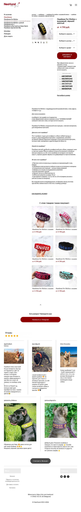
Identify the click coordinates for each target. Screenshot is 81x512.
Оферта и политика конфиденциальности (12, 480)
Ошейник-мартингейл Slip (12, 28)
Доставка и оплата (12, 484)
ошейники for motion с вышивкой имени (57, 14)
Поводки (7, 34)
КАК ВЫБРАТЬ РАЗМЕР (39, 194)
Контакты (12, 487)
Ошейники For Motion (11, 19)
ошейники (41, 14)
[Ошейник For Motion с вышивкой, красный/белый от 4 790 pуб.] (42, 246)
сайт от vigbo (40, 507)
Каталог (12, 476)
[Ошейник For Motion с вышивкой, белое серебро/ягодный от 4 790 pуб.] (66, 217)
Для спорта (8, 36)
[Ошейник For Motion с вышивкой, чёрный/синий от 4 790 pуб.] (66, 246)
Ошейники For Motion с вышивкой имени (17, 21)
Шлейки (7, 31)
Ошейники (8, 17)
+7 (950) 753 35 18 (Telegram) (40, 496)
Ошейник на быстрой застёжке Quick (16, 26)
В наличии (8, 14)
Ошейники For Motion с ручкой (14, 23)
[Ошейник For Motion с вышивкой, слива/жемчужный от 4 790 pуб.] (42, 217)
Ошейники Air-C (9, 24)
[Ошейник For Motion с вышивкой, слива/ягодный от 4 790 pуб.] (42, 276)
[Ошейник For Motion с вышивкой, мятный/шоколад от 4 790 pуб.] (66, 276)
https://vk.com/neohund (44, 494)
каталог (34, 14)
